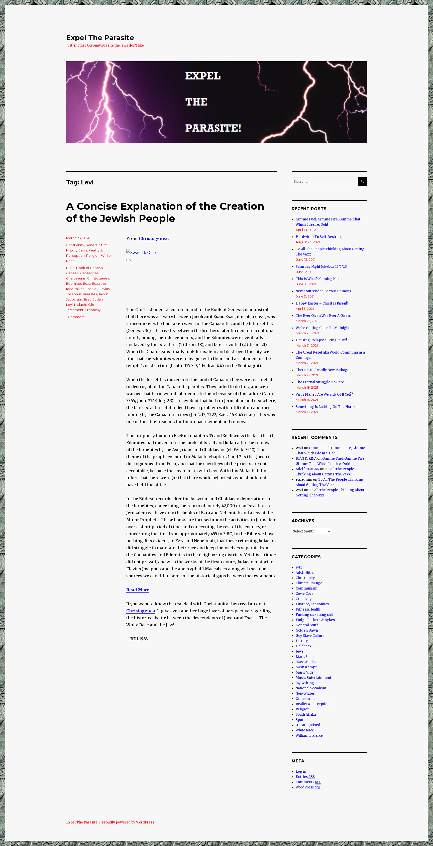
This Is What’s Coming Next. (319, 279)
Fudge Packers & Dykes (315, 620)
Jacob (103, 294)
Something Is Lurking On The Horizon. (327, 407)
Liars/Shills (305, 657)
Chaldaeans (75, 278)
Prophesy (92, 310)
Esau (87, 283)
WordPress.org (308, 787)
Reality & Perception (313, 704)
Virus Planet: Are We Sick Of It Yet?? (324, 394)
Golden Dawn (307, 630)
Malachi (80, 305)
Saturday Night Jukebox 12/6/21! (321, 266)
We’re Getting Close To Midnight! (323, 328)
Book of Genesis (89, 268)
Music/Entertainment (313, 678)
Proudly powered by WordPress (128, 822)
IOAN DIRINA (306, 458)
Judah (98, 299)
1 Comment (75, 317)
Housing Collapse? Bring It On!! (321, 340)
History (71, 250)
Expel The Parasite (100, 37)
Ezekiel (91, 289)
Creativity (304, 599)
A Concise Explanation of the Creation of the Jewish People (165, 212)
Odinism (303, 699)
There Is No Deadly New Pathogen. (324, 370)
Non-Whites (305, 693)
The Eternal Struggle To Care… (321, 382)
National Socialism (311, 688)
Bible (70, 268)
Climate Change (309, 583)
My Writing (305, 683)
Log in (301, 771)
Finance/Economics (312, 604)
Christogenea (153, 238)
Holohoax (303, 646)
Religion (92, 255)
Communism (306, 588)
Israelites (90, 294)
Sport (300, 720)
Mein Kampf (306, 667)
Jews (83, 250)
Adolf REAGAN (307, 469)
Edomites (74, 283)
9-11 (299, 567)
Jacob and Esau (78, 299)
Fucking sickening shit (314, 615)
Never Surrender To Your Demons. (324, 291)
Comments (308, 782)
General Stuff (95, 245)
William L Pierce (309, 735)
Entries (305, 777)
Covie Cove (304, 594)
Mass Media (306, 662)
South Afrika (306, 714)
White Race (305, 730)
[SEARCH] (362, 181)
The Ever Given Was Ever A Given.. (323, 316)
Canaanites (89, 273)
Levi (69, 305)
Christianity (75, 245)
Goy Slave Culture (310, 636)
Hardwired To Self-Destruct (319, 237)
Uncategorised (308, 725)
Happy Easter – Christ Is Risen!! (322, 303)
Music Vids (304, 672)
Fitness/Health (308, 609)
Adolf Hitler (305, 573)
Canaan (72, 273)
